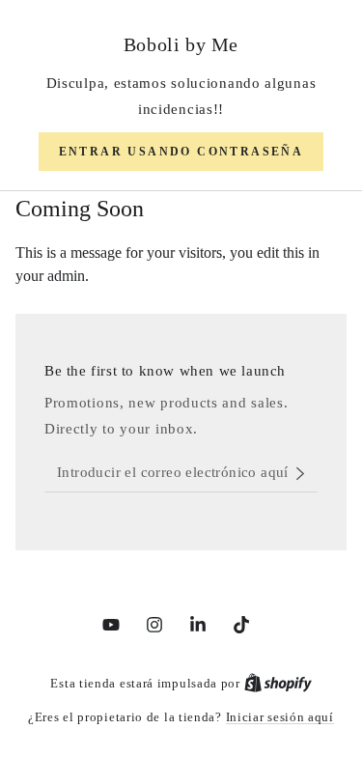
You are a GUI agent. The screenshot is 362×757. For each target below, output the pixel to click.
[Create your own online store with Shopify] (278, 683)
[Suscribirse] (305, 473)
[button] (181, 151)
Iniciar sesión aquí (280, 717)
